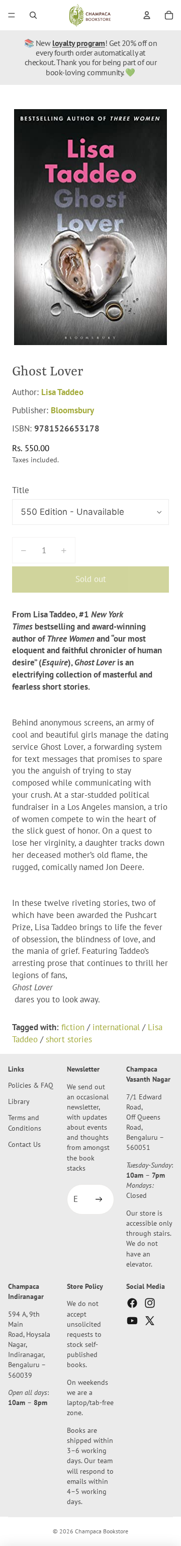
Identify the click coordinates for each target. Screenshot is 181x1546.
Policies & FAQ (30, 1085)
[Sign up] (99, 1199)
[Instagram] (150, 1303)
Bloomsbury (72, 410)
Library (19, 1101)
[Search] (33, 15)
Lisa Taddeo (62, 392)
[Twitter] (150, 1321)
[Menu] (11, 15)
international (116, 1027)
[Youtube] (132, 1321)
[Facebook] (132, 1303)
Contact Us (24, 1144)
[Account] (147, 15)
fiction (72, 1027)
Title (20, 490)
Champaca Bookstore (101, 1531)
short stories (69, 1039)
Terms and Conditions (24, 1122)
